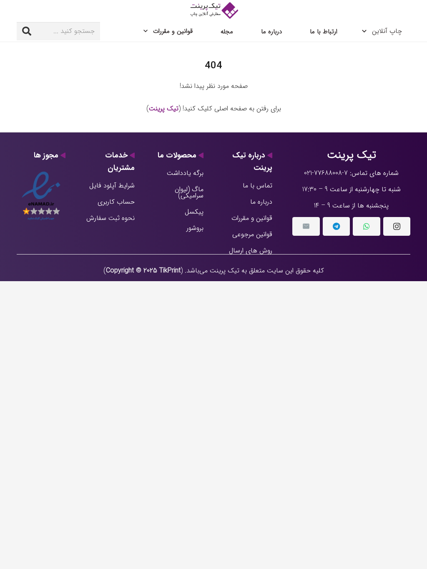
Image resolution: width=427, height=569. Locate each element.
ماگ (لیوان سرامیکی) (189, 192)
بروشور (194, 228)
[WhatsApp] (366, 226)
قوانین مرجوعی (252, 234)
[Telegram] (336, 226)
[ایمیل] (305, 226)
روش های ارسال (250, 250)
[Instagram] (396, 226)
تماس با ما (257, 185)
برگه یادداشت (185, 173)
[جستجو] (26, 31)
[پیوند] (213, 10)
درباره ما (261, 202)
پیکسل (194, 212)
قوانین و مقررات (251, 218)
